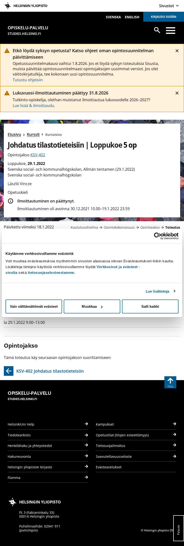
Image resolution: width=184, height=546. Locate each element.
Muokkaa (89, 306)
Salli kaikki (150, 306)
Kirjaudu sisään (163, 17)
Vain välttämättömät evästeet (34, 306)
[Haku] (157, 30)
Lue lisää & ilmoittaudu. (34, 105)
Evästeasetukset (108, 467)
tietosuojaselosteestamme (51, 272)
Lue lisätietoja (157, 291)
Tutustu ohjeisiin (28, 79)
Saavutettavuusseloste (114, 456)
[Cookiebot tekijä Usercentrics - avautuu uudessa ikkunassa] (157, 235)
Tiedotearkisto (19, 435)
